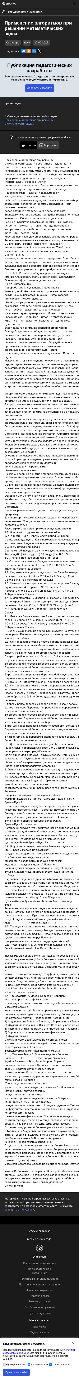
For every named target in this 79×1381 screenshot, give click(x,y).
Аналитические (39, 1364)
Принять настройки (16, 1372)
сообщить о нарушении (19, 1209)
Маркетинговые (61, 1364)
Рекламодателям (39, 1301)
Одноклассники (39, 1332)
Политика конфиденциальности (39, 1278)
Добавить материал (39, 88)
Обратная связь (39, 1295)
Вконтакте (39, 1326)
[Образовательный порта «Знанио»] (9, 4)
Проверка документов (39, 1290)
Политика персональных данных (39, 1284)
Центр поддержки (40, 1313)
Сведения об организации (39, 1263)
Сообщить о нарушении (40, 1307)
